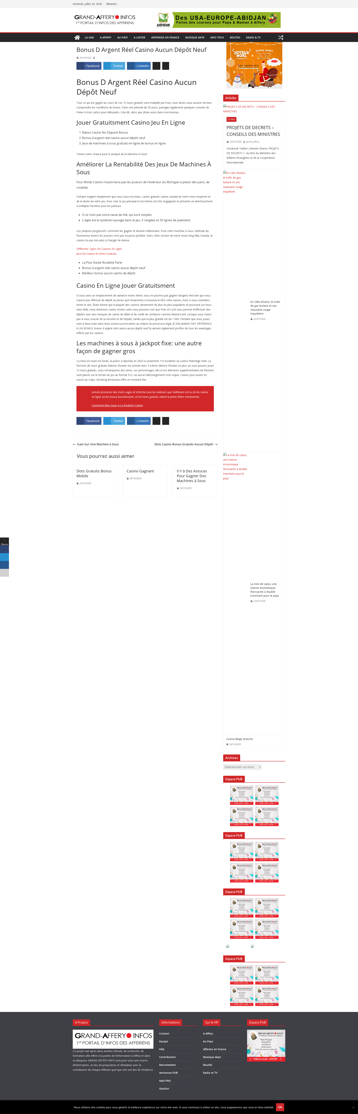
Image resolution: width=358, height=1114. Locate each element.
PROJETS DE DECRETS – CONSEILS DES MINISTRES (253, 130)
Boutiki (235, 37)
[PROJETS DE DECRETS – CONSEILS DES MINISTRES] (254, 109)
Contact (164, 1033)
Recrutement (167, 1065)
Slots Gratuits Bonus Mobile (94, 473)
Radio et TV (210, 1072)
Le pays (231, 119)
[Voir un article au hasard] (280, 37)
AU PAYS (122, 37)
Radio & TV (253, 37)
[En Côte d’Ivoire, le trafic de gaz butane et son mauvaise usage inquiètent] (235, 310)
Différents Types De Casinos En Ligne (99, 249)
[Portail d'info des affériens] (77, 37)
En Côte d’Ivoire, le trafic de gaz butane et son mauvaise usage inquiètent (265, 307)
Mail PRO (165, 1080)
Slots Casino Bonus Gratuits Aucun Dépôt (183, 444)
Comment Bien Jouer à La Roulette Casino (117, 405)
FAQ (161, 1049)
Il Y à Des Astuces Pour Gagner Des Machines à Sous (192, 475)
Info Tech (217, 37)
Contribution (167, 1057)
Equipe (163, 1041)
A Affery (208, 1033)
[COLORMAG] (113, 1032)
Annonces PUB (168, 1072)
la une (89, 37)
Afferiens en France (165, 37)
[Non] (353, 1107)
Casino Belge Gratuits (239, 739)
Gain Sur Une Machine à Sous (98, 444)
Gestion (164, 1088)
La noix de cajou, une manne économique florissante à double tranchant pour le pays (264, 589)
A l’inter (139, 37)
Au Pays (208, 1041)
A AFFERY (105, 37)
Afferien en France (214, 1049)
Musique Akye (194, 37)
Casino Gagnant (140, 471)
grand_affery (252, 141)
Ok (280, 1107)
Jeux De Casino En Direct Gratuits (96, 253)
